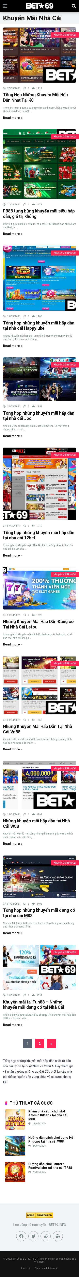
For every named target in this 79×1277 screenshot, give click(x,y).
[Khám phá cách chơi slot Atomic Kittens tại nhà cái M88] (15, 1128)
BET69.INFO (29, 1258)
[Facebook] (21, 1236)
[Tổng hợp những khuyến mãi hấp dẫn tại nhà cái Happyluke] (39, 278)
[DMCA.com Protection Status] (39, 1217)
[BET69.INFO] (39, 6)
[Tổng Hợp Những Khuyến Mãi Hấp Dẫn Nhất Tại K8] (39, 55)
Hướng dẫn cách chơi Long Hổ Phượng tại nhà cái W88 (50, 1139)
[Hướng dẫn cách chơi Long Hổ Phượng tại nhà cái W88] (15, 1155)
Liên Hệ (25, 1268)
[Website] (58, 1236)
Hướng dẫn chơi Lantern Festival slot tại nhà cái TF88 (50, 1166)
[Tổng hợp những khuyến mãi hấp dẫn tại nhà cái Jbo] (39, 379)
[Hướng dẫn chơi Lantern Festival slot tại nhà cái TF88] (15, 1181)
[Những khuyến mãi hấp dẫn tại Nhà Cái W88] (39, 785)
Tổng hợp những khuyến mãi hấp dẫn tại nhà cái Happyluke (38, 325)
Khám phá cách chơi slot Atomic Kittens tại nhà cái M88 (47, 1115)
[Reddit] (46, 1236)
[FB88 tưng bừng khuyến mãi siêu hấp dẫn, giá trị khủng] (39, 164)
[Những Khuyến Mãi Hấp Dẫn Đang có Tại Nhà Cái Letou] (39, 588)
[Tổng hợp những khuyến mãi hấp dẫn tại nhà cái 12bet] (39, 483)
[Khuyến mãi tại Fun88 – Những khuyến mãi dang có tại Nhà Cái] (39, 967)
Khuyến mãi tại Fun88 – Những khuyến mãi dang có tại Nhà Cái (33, 1004)
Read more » (12, 118)
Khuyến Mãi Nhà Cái (65, 34)
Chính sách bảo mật (46, 1268)
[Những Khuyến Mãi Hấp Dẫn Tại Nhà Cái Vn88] (39, 685)
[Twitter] (33, 1236)
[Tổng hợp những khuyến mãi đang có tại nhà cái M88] (39, 876)
